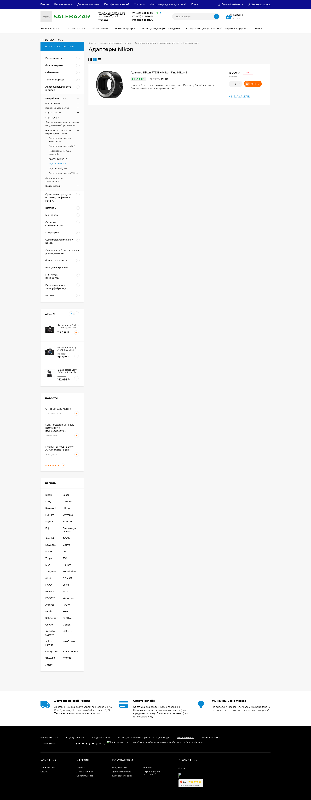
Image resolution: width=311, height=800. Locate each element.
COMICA (67, 578)
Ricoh (48, 494)
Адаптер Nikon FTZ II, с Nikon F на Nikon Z (159, 72)
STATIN (67, 658)
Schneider (51, 618)
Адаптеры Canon (58, 158)
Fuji (47, 528)
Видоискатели (53, 186)
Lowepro (50, 544)
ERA (47, 564)
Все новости (52, 465)
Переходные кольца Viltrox (63, 173)
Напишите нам (47, 767)
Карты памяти (53, 112)
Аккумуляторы (53, 103)
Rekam (67, 564)
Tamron (67, 521)
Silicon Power (49, 643)
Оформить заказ (84, 776)
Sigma (49, 521)
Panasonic (51, 508)
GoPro (66, 544)
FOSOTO (50, 598)
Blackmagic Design (70, 530)
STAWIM (50, 658)
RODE (48, 551)
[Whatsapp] (157, 13)
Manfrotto (69, 641)
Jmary (48, 664)
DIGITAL (67, 618)
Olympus (68, 514)
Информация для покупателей (168, 4)
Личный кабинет (84, 771)
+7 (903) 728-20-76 (142, 16)
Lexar (66, 494)
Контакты (139, 4)
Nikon (66, 508)
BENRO (49, 591)
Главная (45, 4)
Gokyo (49, 624)
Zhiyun (49, 558)
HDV (65, 591)
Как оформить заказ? (116, 4)
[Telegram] (160, 13)
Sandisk (50, 538)
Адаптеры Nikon (58, 163)
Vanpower (69, 598)
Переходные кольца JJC (62, 146)
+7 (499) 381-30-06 (142, 13)
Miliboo (67, 631)
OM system (51, 651)
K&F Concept (70, 651)
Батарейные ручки (55, 98)
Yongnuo (50, 571)
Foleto (66, 611)
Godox (66, 624)
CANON (67, 501)
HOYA (48, 584)
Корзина (80, 767)
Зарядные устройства (57, 108)
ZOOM (66, 538)
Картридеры (52, 117)
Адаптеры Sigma (58, 168)
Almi (48, 578)
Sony (48, 501)
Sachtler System (50, 633)
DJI (65, 551)
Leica (66, 584)
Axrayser (50, 604)
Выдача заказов (63, 4)
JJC (65, 558)
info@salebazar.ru (142, 19)
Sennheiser (69, 571)
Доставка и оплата (88, 4)
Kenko (49, 611)
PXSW (66, 604)
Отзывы (44, 771)
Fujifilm (49, 514)
